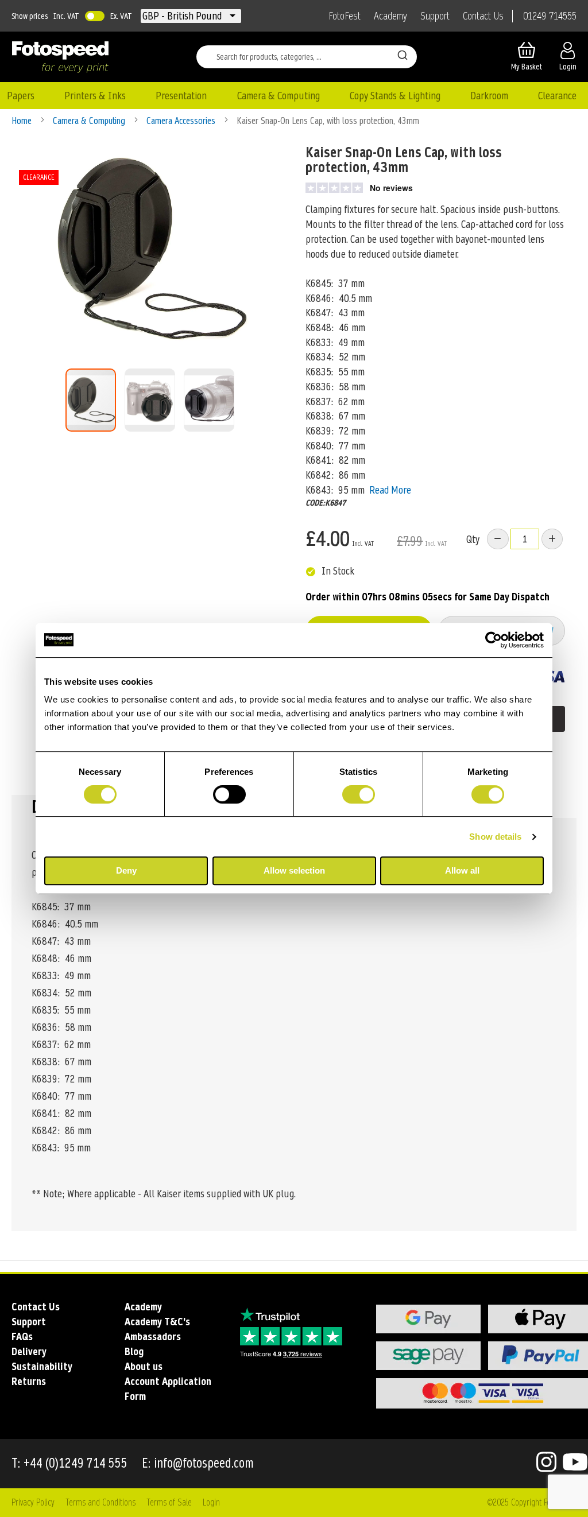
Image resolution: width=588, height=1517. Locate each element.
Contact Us (483, 16)
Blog (134, 1351)
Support (435, 16)
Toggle (95, 16)
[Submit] (402, 54)
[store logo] (60, 56)
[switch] (229, 795)
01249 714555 (550, 16)
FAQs (22, 1336)
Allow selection (294, 870)
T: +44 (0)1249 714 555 (69, 1463)
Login (211, 1502)
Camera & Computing (90, 120)
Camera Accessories (182, 120)
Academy (390, 16)
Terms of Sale (169, 1502)
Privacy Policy (33, 1502)
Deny (126, 870)
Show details (495, 836)
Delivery (29, 1351)
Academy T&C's (157, 1321)
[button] (183, 16)
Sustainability (41, 1366)
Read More (390, 490)
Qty (472, 539)
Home (22, 120)
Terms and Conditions (100, 1502)
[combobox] (306, 56)
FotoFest (344, 16)
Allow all (462, 870)
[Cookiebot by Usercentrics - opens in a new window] (493, 640)
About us (144, 1366)
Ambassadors (153, 1336)
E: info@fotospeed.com (198, 1463)
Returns (28, 1381)
